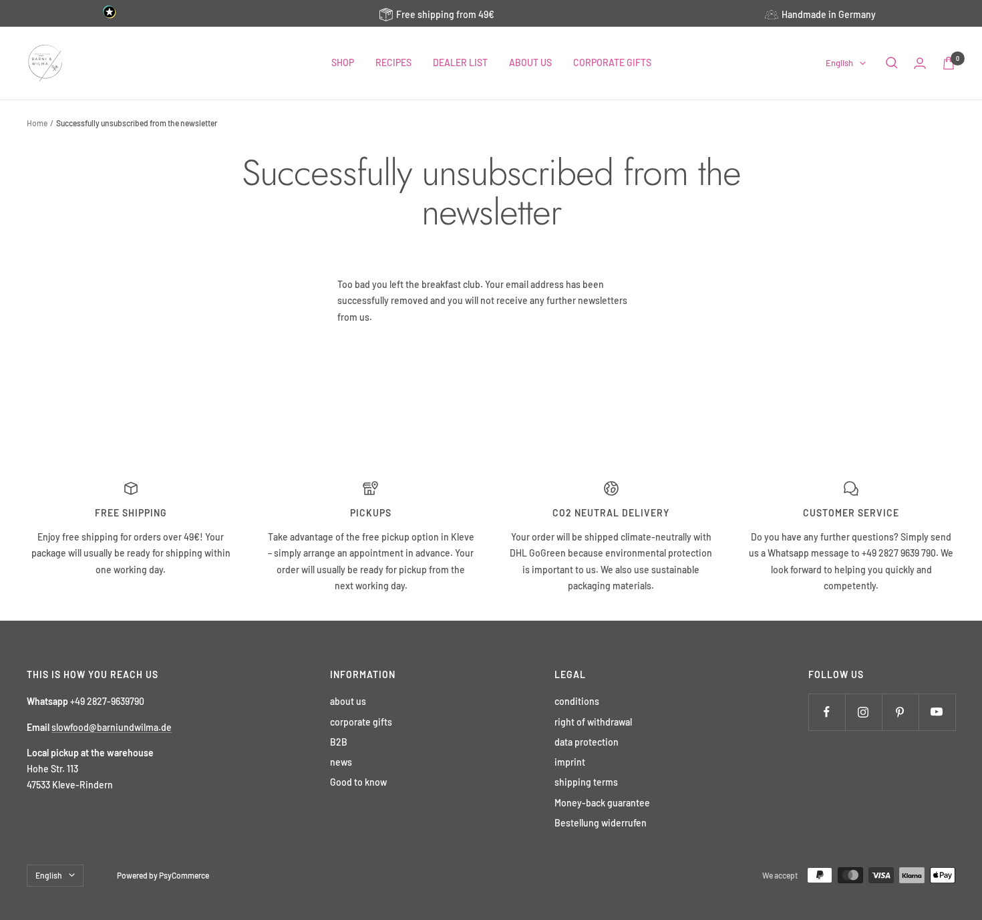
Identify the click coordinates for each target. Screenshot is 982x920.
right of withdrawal (593, 722)
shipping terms (586, 782)
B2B (338, 742)
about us (348, 701)
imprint (569, 762)
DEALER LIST (460, 62)
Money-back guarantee (602, 802)
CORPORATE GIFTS (612, 62)
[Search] (892, 63)
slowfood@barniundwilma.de (111, 727)
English (839, 62)
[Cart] (948, 63)
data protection (586, 742)
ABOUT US (530, 62)
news (341, 762)
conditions (576, 701)
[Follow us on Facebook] (826, 712)
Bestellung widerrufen (600, 822)
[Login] (920, 63)
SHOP (342, 62)
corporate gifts (361, 722)
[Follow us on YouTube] (937, 712)
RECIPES (393, 62)
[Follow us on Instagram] (863, 712)
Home (37, 123)
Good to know (358, 782)
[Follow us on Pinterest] (900, 712)
